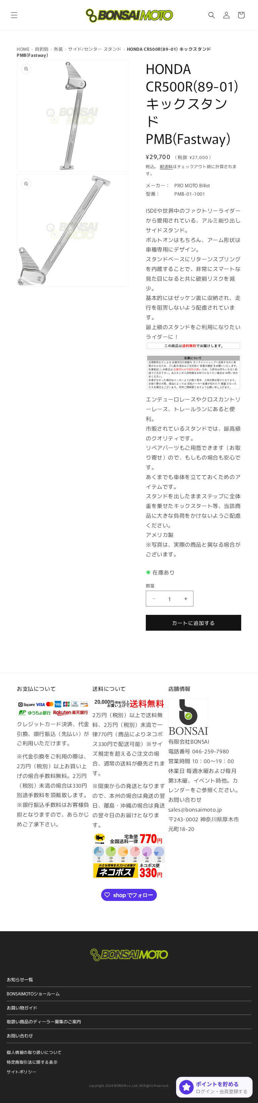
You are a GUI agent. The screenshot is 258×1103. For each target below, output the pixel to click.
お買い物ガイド (22, 1007)
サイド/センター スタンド (95, 49)
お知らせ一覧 (20, 979)
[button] (14, 15)
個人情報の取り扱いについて (34, 1052)
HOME (23, 49)
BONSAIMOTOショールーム (33, 993)
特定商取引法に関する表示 (32, 1062)
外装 (58, 49)
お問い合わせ (20, 1035)
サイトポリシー (21, 1071)
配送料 (166, 166)
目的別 (42, 49)
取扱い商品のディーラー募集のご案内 (44, 1021)
